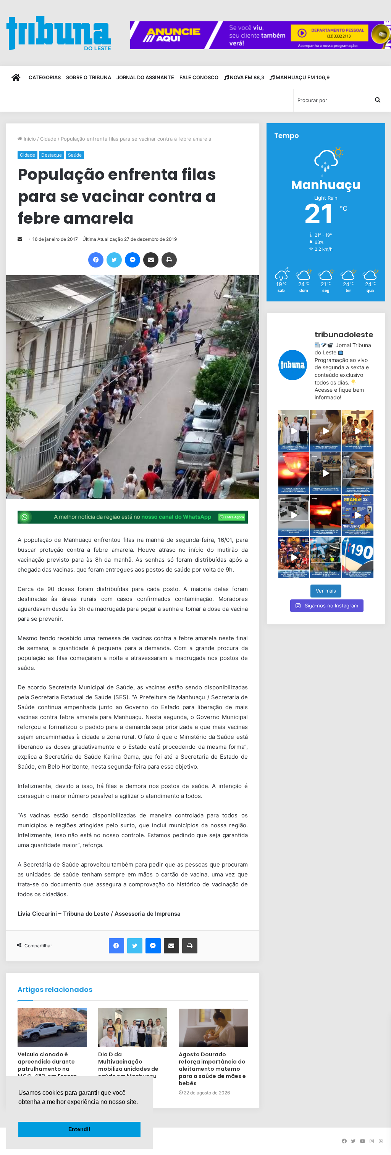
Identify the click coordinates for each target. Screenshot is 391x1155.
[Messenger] (132, 260)
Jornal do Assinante (145, 77)
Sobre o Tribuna (88, 77)
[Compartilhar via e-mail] (150, 260)
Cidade (48, 139)
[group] (260, 35)
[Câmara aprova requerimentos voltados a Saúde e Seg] (325, 473)
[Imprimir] (169, 260)
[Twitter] (114, 260)
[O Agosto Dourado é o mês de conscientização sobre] (325, 431)
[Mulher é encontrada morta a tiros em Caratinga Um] (357, 557)
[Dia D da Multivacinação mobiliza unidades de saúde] (294, 431)
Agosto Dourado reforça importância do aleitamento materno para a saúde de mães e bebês (212, 1069)
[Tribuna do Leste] (58, 33)
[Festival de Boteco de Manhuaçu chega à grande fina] (357, 515)
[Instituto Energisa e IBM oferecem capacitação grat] (357, 473)
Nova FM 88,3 (246, 77)
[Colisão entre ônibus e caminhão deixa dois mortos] (325, 557)
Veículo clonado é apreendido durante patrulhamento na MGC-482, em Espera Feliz (47, 1069)
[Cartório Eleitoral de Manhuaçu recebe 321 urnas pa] (294, 515)
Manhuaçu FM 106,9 (302, 77)
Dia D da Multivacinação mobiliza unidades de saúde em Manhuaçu (128, 1065)
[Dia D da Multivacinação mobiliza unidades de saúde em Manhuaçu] (132, 1027)
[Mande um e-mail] (20, 239)
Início (29, 139)
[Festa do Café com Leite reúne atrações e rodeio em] (294, 557)
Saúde (75, 155)
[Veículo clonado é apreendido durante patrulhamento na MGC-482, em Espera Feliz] (52, 1027)
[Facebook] (95, 260)
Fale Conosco (198, 77)
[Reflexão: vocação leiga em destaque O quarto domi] (357, 431)
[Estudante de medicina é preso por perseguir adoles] (294, 473)
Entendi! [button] (79, 1129)
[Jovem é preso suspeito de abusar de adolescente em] (325, 515)
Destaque (51, 155)
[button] (19, 1111)
